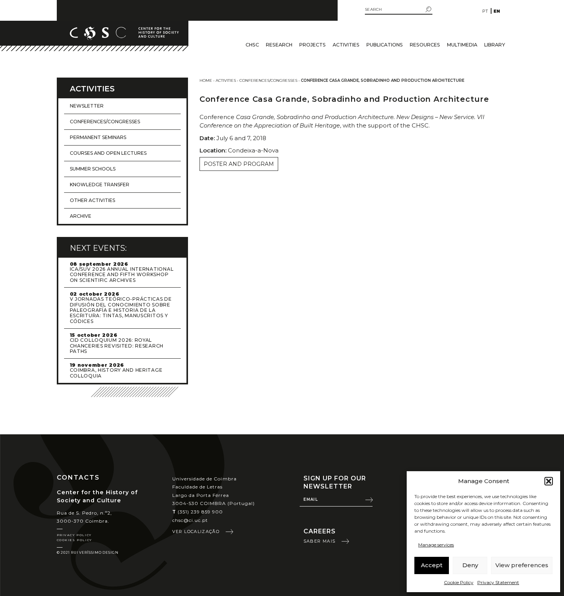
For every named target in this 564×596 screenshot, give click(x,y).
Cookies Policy (74, 540)
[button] (548, 481)
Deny (470, 565)
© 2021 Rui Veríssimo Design (88, 552)
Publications (384, 45)
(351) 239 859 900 (197, 512)
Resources (425, 45)
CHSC (252, 45)
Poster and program (239, 164)
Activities (346, 45)
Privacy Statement (498, 582)
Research (279, 45)
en (496, 11)
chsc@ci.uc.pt (190, 520)
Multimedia (462, 45)
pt (485, 11)
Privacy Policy (74, 535)
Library (494, 45)
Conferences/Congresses (268, 80)
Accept (431, 565)
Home (206, 80)
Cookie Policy (458, 582)
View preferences (521, 565)
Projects (312, 45)
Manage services (436, 545)
